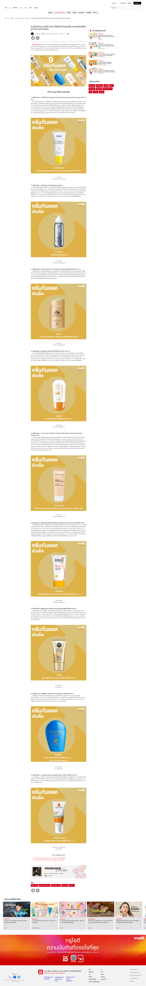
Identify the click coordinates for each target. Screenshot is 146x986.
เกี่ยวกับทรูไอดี (133, 969)
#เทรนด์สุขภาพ (91, 919)
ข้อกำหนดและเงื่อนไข (135, 972)
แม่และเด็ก (81, 12)
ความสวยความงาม (60, 12)
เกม (25, 8)
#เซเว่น (111, 85)
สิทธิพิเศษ (15, 8)
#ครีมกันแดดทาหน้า (56, 885)
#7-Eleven (92, 89)
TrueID (9, 3)
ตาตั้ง (30, 8)
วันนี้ (6, 8)
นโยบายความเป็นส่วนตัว (135, 975)
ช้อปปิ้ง (90, 977)
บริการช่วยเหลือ (133, 978)
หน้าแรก (51, 12)
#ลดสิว (106, 85)
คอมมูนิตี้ (103, 979)
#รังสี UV (71, 885)
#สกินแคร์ (99, 89)
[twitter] (18, 977)
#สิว (90, 92)
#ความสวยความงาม (107, 89)
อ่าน (21, 8)
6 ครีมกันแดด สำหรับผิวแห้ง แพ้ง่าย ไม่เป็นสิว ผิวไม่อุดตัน (49, 860)
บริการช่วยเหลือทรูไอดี (94, 982)
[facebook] (14, 977)
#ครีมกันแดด (34, 885)
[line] (10, 977)
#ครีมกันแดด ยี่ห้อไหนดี (45, 885)
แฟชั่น (68, 12)
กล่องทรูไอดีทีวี (92, 979)
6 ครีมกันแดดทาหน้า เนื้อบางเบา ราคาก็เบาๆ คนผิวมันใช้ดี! (49, 858)
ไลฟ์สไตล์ (89, 12)
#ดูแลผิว (101, 92)
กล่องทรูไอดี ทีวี (123, 3)
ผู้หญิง (12, 18)
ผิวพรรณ (27, 18)
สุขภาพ (74, 12)
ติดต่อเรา (132, 981)
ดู (101, 969)
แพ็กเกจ (103, 977)
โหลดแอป (114, 3)
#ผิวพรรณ (64, 885)
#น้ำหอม (95, 92)
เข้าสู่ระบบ (137, 3)
